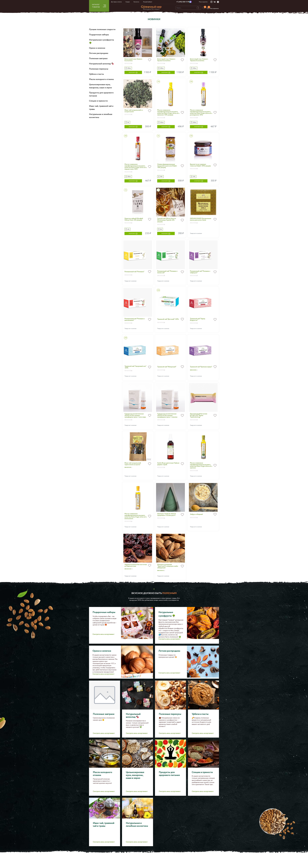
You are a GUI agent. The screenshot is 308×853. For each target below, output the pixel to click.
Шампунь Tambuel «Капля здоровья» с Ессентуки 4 (166, 514)
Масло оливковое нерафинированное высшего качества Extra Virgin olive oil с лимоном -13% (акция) (168, 112)
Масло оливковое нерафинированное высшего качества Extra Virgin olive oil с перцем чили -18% (135, 167)
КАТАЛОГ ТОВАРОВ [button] (96, 6)
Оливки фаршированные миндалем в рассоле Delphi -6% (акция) (167, 166)
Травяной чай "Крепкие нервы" (201, 367)
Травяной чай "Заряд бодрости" (197, 319)
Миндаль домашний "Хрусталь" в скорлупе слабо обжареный (167, 566)
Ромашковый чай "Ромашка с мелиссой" (167, 272)
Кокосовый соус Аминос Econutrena (133, 59)
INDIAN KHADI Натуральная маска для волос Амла (200, 219)
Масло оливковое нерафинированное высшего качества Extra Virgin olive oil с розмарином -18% (201, 112)
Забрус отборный (196, 514)
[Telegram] (218, 2)
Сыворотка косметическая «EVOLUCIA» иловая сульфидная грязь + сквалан (167, 415)
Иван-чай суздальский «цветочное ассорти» (132, 463)
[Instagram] (211, 2)
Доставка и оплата (116, 2)
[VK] (215, 2)
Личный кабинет (147, 2)
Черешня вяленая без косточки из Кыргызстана (135, 565)
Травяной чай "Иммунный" (166, 367)
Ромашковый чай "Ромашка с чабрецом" (200, 272)
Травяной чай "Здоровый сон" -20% (135, 367)
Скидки (128, 2)
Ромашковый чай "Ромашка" (134, 271)
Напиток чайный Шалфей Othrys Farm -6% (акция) (133, 219)
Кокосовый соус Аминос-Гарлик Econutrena (166, 59)
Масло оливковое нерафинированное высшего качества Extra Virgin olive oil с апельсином (135, 516)
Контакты (136, 2)
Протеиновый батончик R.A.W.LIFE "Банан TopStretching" (198, 415)
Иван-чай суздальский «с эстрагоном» (133, 111)
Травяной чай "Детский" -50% (168, 319)
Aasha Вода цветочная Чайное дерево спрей (168, 463)
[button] (128, 68)
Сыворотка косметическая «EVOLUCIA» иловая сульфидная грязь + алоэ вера (135, 415)
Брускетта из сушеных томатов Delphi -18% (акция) (200, 165)
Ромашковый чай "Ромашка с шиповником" (134, 319)
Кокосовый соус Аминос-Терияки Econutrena (199, 59)
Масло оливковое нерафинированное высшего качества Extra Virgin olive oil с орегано (201, 465)
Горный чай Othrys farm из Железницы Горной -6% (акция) (166, 220)
